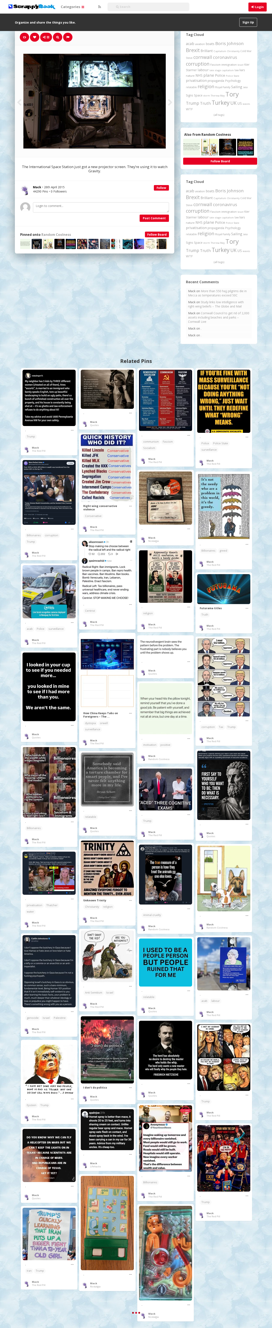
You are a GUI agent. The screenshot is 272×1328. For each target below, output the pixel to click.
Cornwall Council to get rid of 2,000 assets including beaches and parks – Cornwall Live (218, 317)
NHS (199, 75)
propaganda (216, 81)
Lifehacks (95, 1166)
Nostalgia (153, 540)
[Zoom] (57, 37)
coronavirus (225, 57)
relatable (191, 87)
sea (245, 87)
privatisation (196, 80)
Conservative (93, 516)
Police (220, 75)
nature (190, 76)
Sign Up (248, 22)
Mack (35, 447)
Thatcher (52, 905)
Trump (192, 103)
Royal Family (222, 87)
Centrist (90, 611)
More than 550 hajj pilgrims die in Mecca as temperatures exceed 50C (217, 293)
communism (151, 441)
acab (190, 43)
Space (198, 95)
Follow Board (157, 234)
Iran (29, 1271)
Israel (241, 64)
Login (259, 7)
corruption (198, 64)
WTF (189, 109)
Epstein (31, 1105)
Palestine (60, 1018)
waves (246, 103)
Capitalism (220, 51)
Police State (232, 75)
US (239, 103)
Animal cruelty (152, 915)
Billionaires (34, 535)
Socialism (149, 448)
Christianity (233, 51)
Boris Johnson (229, 43)
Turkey (221, 102)
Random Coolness (56, 234)
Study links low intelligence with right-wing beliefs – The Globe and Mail (216, 304)
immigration (229, 65)
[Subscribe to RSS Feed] (99, 6)
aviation (200, 44)
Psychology (233, 81)
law (237, 70)
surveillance (209, 450)
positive (165, 745)
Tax (221, 727)
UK (233, 103)
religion (206, 86)
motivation (149, 745)
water (30, 911)
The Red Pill (38, 450)
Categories (71, 6)
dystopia (90, 723)
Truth (205, 103)
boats (210, 43)
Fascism (215, 65)
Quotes (94, 425)
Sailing (236, 87)
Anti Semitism (93, 992)
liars (242, 70)
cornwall (202, 57)
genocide (33, 1018)
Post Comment (154, 218)
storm (206, 95)
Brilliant (207, 50)
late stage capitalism (222, 70)
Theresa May (218, 95)
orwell (104, 723)
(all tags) (219, 115)
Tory (232, 94)
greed (223, 550)
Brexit (193, 50)
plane (208, 75)
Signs (189, 95)
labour (203, 69)
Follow (161, 188)
